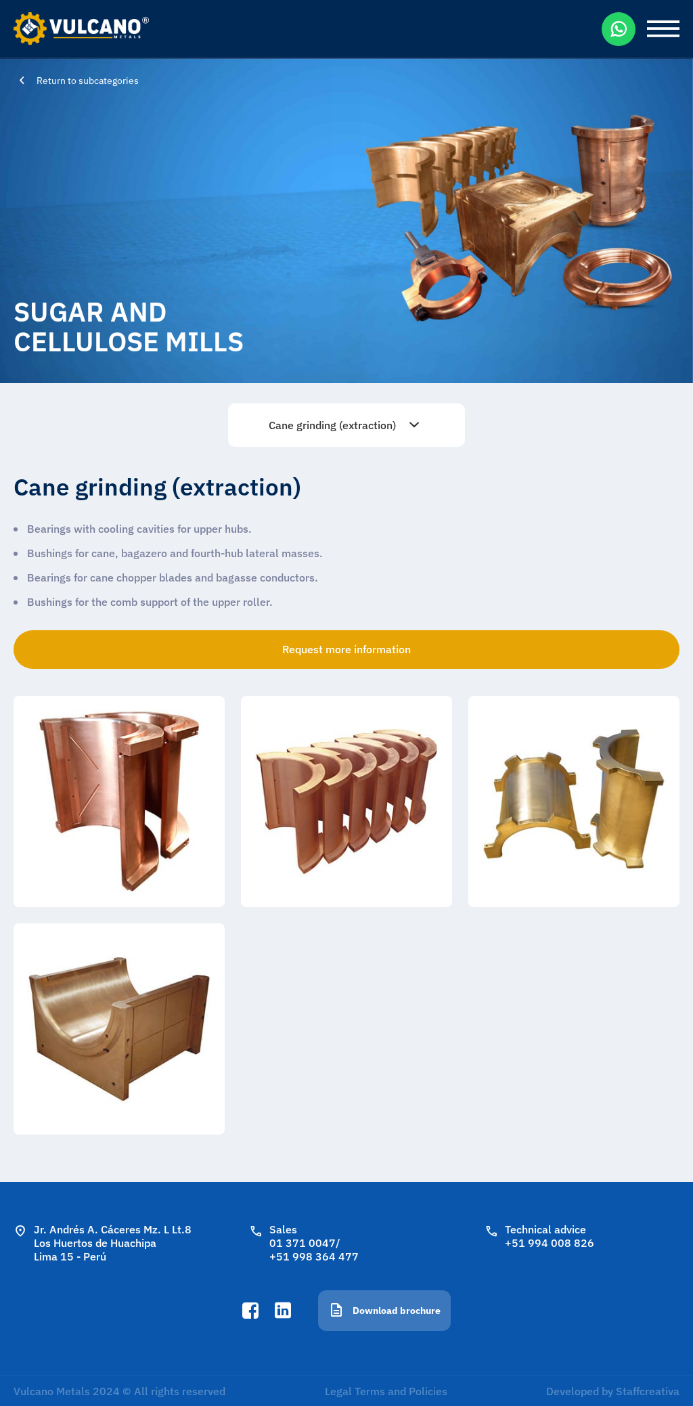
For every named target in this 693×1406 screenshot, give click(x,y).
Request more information (346, 649)
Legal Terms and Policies (386, 1391)
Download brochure (397, 1310)
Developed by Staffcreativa (612, 1391)
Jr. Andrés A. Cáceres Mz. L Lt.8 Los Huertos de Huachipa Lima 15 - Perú (113, 1243)
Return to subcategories (88, 80)
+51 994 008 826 (549, 1243)
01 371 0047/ (304, 1243)
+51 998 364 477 (314, 1256)
